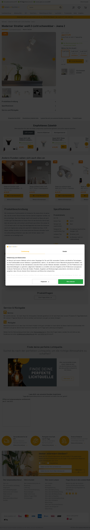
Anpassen (44, 281)
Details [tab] (65, 251)
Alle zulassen (71, 281)
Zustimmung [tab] (25, 251)
